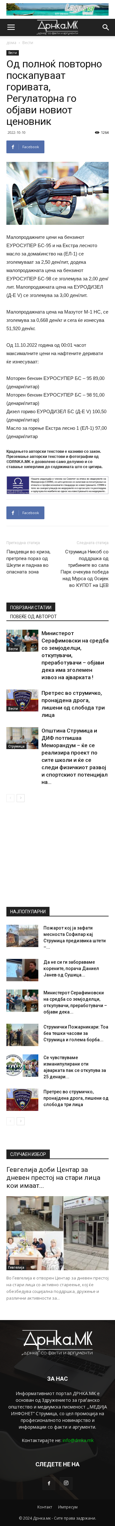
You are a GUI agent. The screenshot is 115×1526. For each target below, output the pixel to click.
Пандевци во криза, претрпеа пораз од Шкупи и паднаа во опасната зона (28, 562)
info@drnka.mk (78, 1440)
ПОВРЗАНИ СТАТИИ (30, 607)
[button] (106, 27)
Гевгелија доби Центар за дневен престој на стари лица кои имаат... (53, 1177)
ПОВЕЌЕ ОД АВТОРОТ (33, 616)
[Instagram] (66, 1483)
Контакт (44, 1507)
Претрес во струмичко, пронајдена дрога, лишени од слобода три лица (76, 1098)
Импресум (68, 1507)
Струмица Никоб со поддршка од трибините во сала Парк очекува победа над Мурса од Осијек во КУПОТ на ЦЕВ (84, 568)
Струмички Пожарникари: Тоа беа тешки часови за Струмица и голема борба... (75, 1033)
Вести (27, 42)
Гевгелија (16, 1267)
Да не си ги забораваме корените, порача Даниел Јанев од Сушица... (71, 968)
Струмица (16, 746)
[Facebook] (48, 1483)
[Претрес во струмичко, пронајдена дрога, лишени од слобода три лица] (22, 700)
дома (11, 42)
